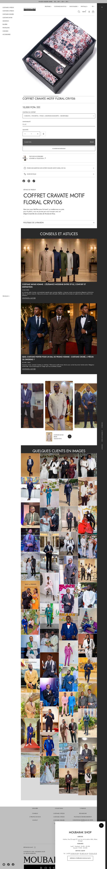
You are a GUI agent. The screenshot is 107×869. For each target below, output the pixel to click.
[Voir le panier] (93, 11)
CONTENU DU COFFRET (29, 112)
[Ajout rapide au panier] (69, 436)
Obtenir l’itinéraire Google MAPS (80, 858)
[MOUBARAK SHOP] (30, 9)
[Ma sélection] (89, 11)
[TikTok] (8, 864)
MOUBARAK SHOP (40, 851)
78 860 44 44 (84, 853)
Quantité (25, 130)
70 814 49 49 (93, 853)
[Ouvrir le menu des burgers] (102, 7)
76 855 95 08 (75, 853)
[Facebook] (13, 864)
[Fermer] (101, 825)
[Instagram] (4, 864)
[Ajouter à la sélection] (43, 134)
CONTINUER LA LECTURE (29, 298)
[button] (79, 11)
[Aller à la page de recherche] (79, 11)
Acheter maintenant (58, 148)
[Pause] (70, 427)
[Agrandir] (30, 465)
